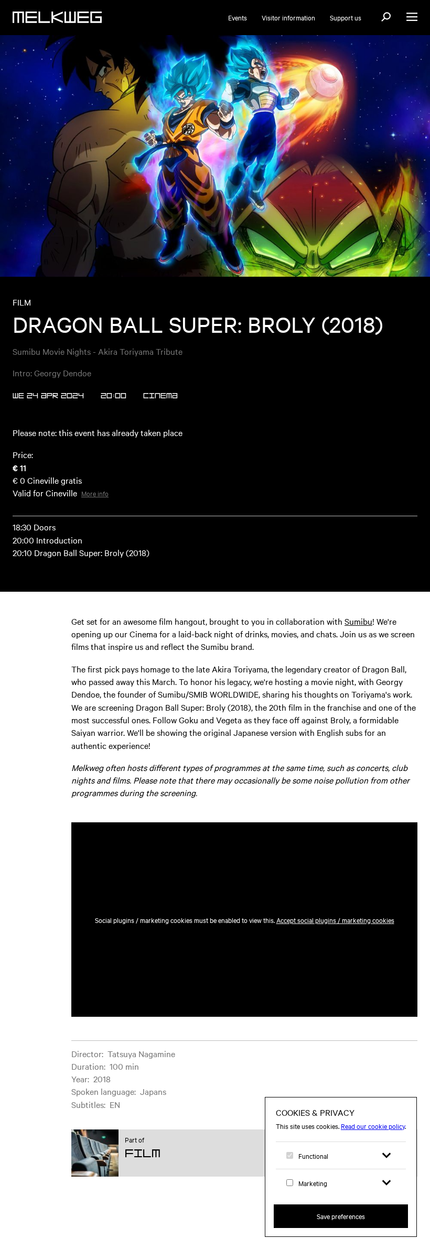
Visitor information (288, 17)
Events (237, 17)
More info (95, 493)
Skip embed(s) (372, 796)
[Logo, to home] (57, 17)
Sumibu (358, 621)
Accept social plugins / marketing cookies (335, 919)
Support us (345, 17)
